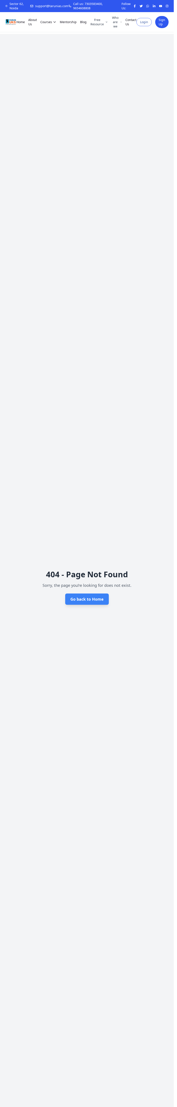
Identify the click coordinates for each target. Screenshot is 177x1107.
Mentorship (68, 22)
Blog (83, 22)
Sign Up (162, 22)
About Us (32, 22)
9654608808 (81, 8)
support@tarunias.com (51, 6)
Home (20, 22)
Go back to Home (87, 599)
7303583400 (93, 4)
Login (144, 22)
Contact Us (130, 22)
